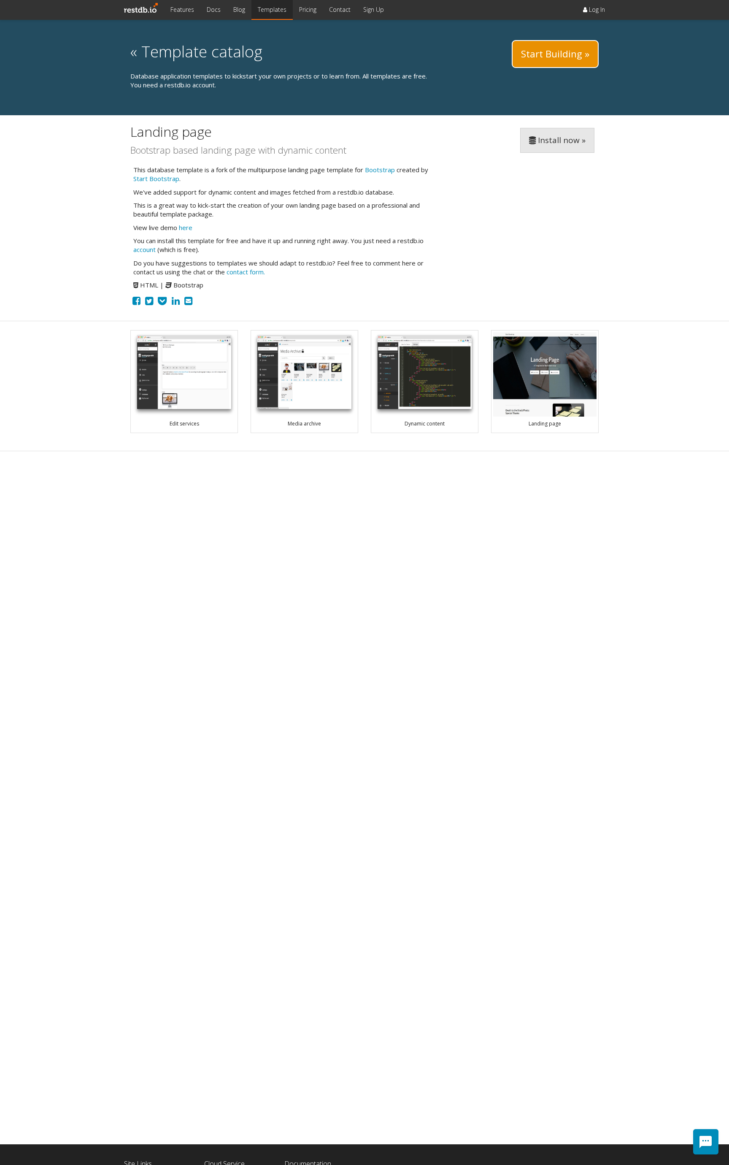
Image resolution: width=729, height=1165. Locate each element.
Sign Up (373, 9)
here (185, 227)
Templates (272, 9)
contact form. (246, 272)
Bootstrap (380, 169)
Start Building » (555, 53)
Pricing (307, 9)
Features (182, 9)
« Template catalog (196, 51)
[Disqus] (364, 565)
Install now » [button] (561, 140)
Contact (340, 9)
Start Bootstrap (156, 178)
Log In (596, 9)
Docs (214, 9)
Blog (239, 9)
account (144, 249)
